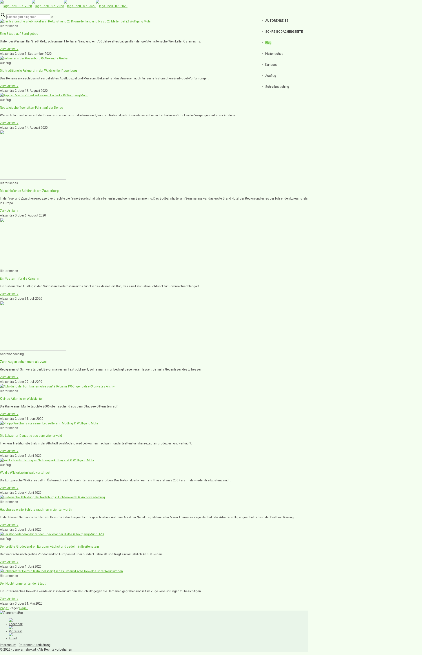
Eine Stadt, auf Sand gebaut (20, 33)
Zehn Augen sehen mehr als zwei (23, 361)
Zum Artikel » (9, 49)
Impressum (8, 645)
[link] (52, 16)
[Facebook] (16, 624)
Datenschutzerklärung (35, 645)
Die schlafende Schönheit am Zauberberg (29, 191)
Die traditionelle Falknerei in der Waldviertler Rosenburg (38, 70)
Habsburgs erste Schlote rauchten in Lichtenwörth (36, 509)
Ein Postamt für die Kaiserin (19, 278)
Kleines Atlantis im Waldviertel (21, 398)
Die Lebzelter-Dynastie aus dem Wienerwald (31, 435)
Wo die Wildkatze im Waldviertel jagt (25, 472)
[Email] (13, 638)
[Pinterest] (15, 631)
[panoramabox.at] (63, 6)
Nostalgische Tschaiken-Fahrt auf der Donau (31, 107)
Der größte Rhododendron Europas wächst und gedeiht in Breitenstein (49, 546)
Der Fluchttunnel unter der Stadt (23, 583)
